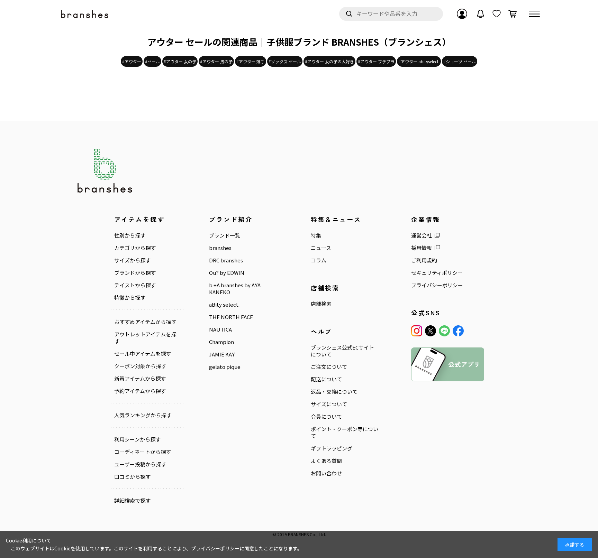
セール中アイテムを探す (142, 353)
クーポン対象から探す (140, 366)
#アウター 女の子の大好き (329, 61)
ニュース (321, 247)
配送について (326, 379)
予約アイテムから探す (140, 391)
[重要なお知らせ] (481, 14)
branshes (220, 247)
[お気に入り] (497, 14)
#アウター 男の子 (216, 61)
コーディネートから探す (142, 451)
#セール (152, 61)
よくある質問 (326, 460)
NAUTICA (220, 329)
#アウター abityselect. (419, 61)
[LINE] (444, 330)
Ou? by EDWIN (226, 272)
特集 (316, 235)
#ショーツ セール (459, 61)
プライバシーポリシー (437, 285)
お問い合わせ (326, 473)
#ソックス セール (285, 61)
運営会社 (421, 235)
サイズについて (329, 404)
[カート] (512, 14)
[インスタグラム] (416, 330)
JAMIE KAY (222, 354)
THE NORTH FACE (231, 317)
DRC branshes (226, 260)
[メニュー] (534, 14)
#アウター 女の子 (180, 61)
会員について (326, 416)
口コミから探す (132, 476)
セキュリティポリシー (437, 272)
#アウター (131, 61)
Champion (221, 341)
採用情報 (421, 247)
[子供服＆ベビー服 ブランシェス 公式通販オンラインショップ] (85, 14)
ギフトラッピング (331, 448)
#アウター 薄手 (250, 61)
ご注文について (329, 366)
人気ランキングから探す (142, 415)
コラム (318, 260)
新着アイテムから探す (140, 378)
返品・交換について (334, 391)
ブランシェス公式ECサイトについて (342, 351)
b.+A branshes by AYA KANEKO (235, 289)
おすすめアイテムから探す (145, 321)
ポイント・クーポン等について (344, 432)
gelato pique (225, 366)
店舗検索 (321, 303)
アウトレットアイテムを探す (145, 338)
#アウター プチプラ (376, 61)
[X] (430, 330)
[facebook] (458, 330)
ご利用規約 (424, 260)
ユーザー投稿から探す (140, 464)
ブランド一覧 (224, 235)
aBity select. (224, 304)
